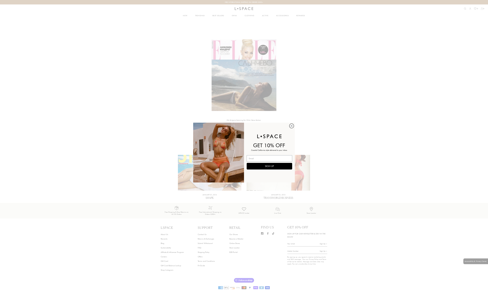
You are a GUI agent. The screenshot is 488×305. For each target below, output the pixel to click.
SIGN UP (269, 166)
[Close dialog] (291, 126)
